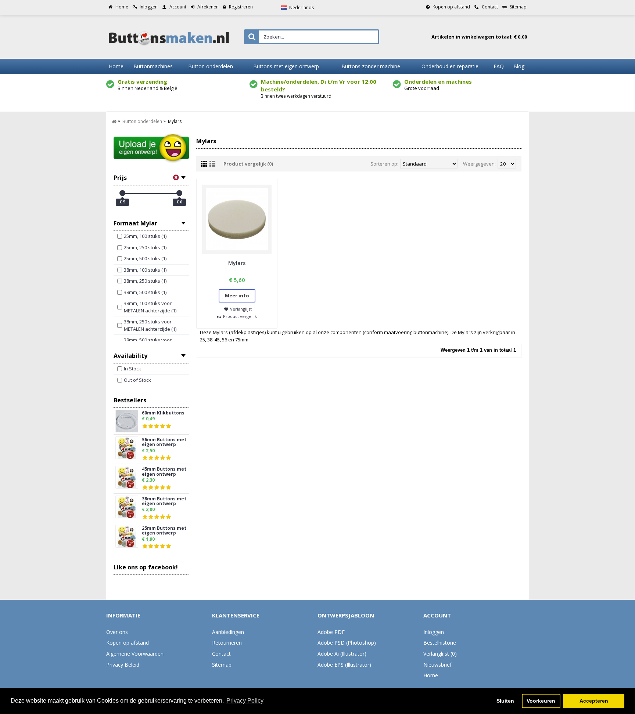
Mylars (236, 263)
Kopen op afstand (127, 642)
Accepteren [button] (594, 701)
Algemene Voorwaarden (135, 653)
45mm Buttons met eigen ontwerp (164, 472)
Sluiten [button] (505, 701)
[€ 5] (122, 193)
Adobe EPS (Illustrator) (344, 664)
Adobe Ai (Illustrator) (342, 653)
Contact (221, 653)
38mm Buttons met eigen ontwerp (164, 501)
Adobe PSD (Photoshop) (347, 642)
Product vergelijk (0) (248, 163)
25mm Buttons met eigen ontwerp (164, 531)
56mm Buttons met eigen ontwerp (164, 442)
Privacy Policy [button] (244, 700)
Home (430, 675)
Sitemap (222, 664)
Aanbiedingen (228, 631)
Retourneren (227, 642)
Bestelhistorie (439, 642)
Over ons (117, 631)
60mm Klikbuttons (163, 413)
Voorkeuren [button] (541, 701)
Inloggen (433, 631)
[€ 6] (179, 193)
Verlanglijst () (440, 653)
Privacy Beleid (122, 664)
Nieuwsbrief (437, 664)
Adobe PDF (331, 631)
